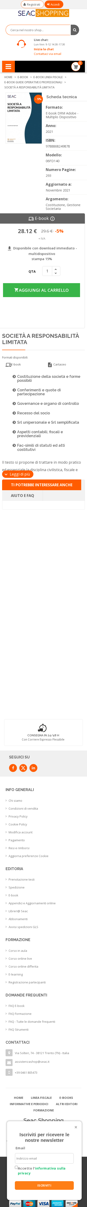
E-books (66, 1098)
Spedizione (17, 887)
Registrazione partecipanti (27, 982)
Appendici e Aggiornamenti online (32, 903)
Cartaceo (56, 365)
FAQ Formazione (20, 1014)
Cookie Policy (18, 824)
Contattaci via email (47, 54)
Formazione (43, 1110)
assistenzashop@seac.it (32, 1061)
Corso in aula (18, 951)
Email (20, 1148)
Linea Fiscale (41, 1098)
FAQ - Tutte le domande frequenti (32, 1021)
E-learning (16, 974)
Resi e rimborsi (19, 848)
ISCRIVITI (44, 1185)
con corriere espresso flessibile (43, 739)
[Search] (75, 30)
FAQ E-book (17, 1006)
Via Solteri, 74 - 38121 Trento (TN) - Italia (42, 1053)
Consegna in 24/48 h (43, 735)
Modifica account (20, 832)
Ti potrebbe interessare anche (41, 484)
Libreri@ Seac (18, 911)
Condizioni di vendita (23, 808)
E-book (13, 895)
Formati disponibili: (15, 357)
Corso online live (20, 958)
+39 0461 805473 (26, 1072)
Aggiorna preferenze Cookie (28, 856)
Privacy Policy (18, 816)
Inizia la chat (44, 49)
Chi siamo (15, 800)
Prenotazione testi (22, 879)
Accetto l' (41, 1170)
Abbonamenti (18, 919)
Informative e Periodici (29, 1104)
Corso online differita (23, 966)
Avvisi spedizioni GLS (23, 927)
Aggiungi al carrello (41, 290)
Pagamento (17, 840)
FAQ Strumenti (19, 1029)
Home (18, 1098)
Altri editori (66, 1104)
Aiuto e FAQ (22, 495)
